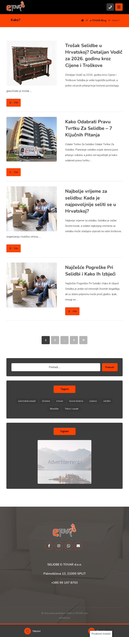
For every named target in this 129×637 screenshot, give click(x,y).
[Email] (78, 546)
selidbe (106, 401)
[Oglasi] (64, 462)
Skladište (54, 408)
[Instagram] (59, 546)
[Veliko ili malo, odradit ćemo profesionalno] (15, 6)
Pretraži (109, 367)
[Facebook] (49, 546)
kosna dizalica (76, 401)
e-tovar (59, 401)
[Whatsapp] (68, 546)
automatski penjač (27, 401)
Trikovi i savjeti (71, 408)
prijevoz (93, 401)
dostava (46, 401)
